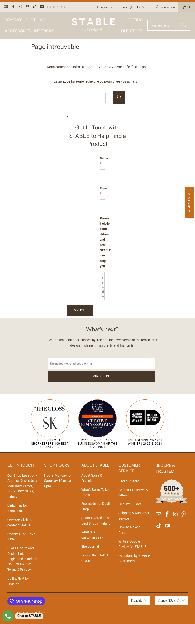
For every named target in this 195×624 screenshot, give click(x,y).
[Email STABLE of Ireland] (6, 7)
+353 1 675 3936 (56, 7)
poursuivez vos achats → (122, 81)
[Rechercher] (184, 25)
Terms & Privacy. (19, 569)
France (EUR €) (131, 7)
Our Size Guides (129, 504)
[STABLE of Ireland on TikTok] (34, 7)
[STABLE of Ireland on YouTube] (41, 7)
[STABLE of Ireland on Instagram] (20, 7)
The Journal (90, 546)
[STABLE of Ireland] (93, 25)
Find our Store (128, 481)
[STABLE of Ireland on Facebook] (13, 7)
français (102, 7)
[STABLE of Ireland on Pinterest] (27, 7)
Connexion (167, 7)
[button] (14, 19)
